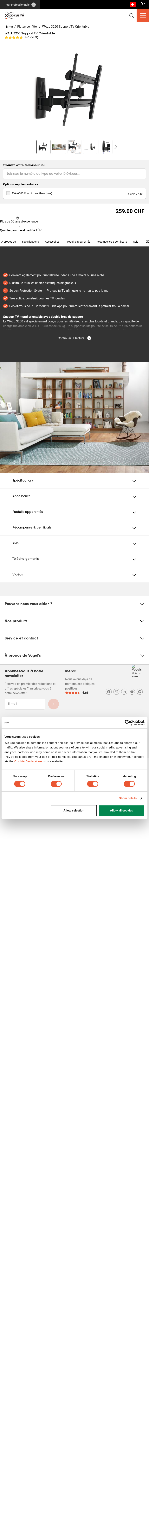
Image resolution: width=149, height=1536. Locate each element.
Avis (135, 241)
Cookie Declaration (28, 761)
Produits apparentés (78, 241)
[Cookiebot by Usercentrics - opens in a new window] (128, 722)
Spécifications (30, 241)
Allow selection (73, 810)
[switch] (56, 784)
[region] (74, 89)
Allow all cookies (121, 810)
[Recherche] (132, 5)
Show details (128, 798)
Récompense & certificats (111, 241)
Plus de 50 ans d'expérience (19, 221)
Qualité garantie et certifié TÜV (21, 230)
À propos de (8, 241)
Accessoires (52, 241)
